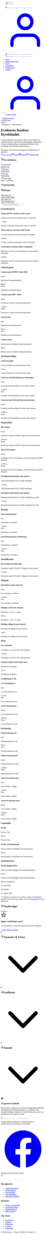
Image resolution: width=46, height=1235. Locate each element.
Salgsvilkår (9, 1228)
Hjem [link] (7, 59)
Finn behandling (11, 1194)
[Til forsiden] (14, 1118)
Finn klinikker (10, 1192)
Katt (12, 197)
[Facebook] (23, 1171)
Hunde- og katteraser (12, 1205)
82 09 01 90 (5, 167)
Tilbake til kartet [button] (8, 118)
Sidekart (8, 1222)
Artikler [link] (8, 70)
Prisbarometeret (10, 1190)
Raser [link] (7, 64)
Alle (3, 197)
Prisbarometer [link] (10, 68)
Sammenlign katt (11, 1209)
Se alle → (4, 911)
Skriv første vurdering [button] (10, 930)
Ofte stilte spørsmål (12, 1196)
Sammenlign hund (11, 1207)
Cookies (8, 1226)
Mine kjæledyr (10, 1211)
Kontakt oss (35, 899)
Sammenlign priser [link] (12, 62)
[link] (18, 7)
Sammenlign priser (12, 1188)
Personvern (9, 1224)
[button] (25, 50)
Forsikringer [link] (9, 66)
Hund (7, 197)
